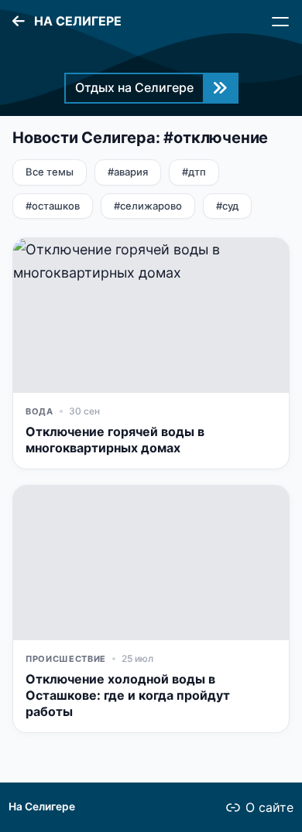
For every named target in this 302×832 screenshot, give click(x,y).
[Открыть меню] (280, 21)
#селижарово (148, 205)
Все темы (50, 171)
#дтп (194, 171)
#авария (128, 171)
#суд (227, 205)
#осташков (53, 205)
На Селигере (42, 806)
